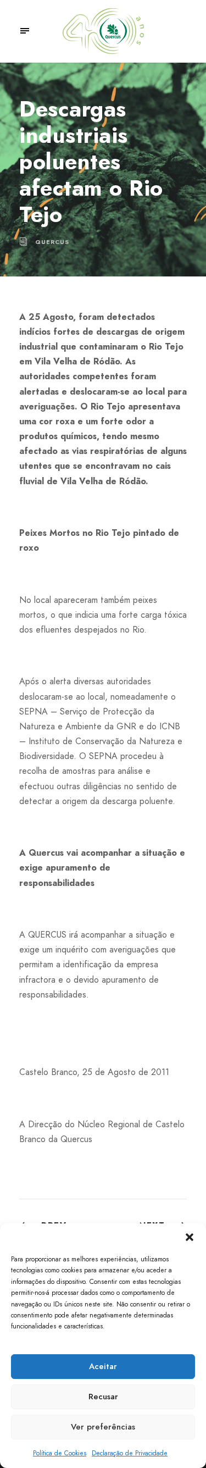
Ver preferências (103, 1427)
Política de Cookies (59, 1453)
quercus (52, 241)
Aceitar (103, 1366)
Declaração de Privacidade (130, 1453)
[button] (189, 1237)
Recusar (103, 1397)
